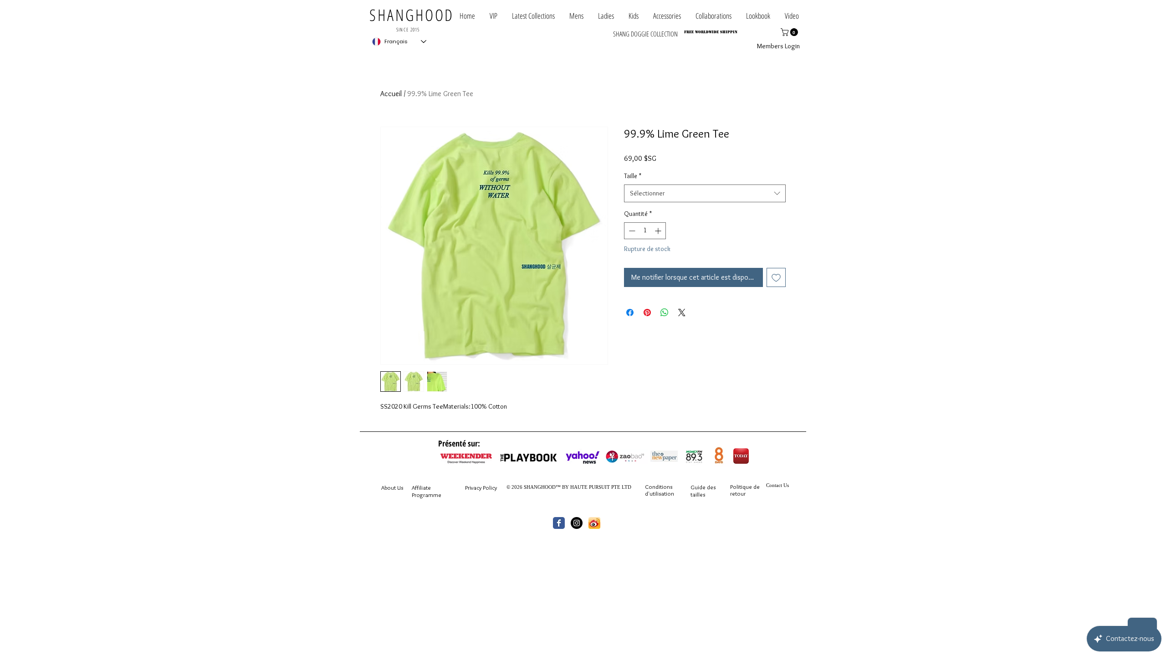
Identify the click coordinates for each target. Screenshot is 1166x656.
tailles (697, 494)
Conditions (658, 486)
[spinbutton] (645, 231)
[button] (713, 15)
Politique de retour (745, 490)
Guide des (703, 487)
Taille (632, 176)
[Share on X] (681, 312)
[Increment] (659, 231)
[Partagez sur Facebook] (629, 312)
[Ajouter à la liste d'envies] (776, 277)
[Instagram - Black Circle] (577, 523)
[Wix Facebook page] (559, 523)
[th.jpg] (594, 523)
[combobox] (705, 193)
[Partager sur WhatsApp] (664, 312)
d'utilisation (659, 493)
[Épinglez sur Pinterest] (647, 312)
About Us (392, 487)
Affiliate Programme (426, 491)
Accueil (391, 93)
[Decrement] (631, 231)
